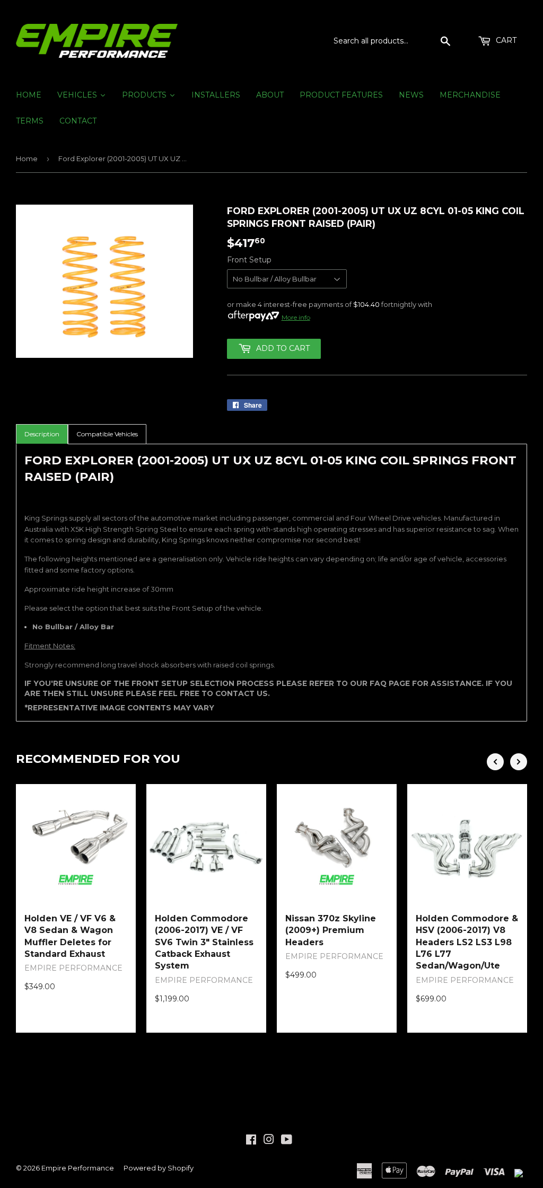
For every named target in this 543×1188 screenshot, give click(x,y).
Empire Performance (77, 1168)
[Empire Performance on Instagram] (269, 1141)
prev (495, 761)
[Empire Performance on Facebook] (251, 1141)
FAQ (379, 683)
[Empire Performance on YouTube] (286, 1141)
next (518, 761)
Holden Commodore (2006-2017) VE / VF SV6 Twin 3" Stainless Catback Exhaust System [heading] (204, 942)
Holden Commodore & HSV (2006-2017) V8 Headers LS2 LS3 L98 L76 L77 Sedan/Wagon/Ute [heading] (467, 942)
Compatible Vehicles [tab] (107, 434)
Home (27, 158)
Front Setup (249, 260)
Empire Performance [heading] (73, 968)
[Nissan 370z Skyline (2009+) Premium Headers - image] (337, 844)
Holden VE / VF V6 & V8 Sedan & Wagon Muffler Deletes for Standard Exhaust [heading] (70, 936)
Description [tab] (41, 434)
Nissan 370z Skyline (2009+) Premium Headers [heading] (330, 930)
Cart (505, 40)
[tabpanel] (271, 582)
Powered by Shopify (159, 1168)
